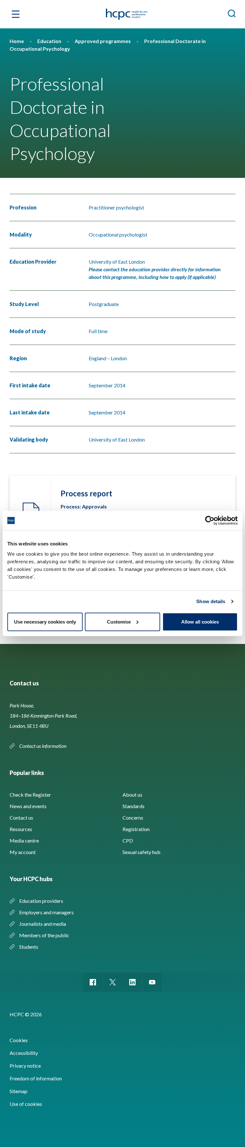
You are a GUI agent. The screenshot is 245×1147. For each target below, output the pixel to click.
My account (23, 852)
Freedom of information (36, 1078)
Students (28, 947)
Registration (136, 829)
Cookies (19, 1040)
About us (132, 795)
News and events (28, 806)
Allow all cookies (200, 621)
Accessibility (24, 1053)
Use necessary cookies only (45, 621)
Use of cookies (26, 1104)
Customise (119, 621)
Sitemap (18, 1091)
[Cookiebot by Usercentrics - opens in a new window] (210, 520)
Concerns (132, 818)
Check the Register (30, 795)
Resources (21, 829)
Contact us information (43, 746)
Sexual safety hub (141, 852)
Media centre (24, 840)
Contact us (21, 818)
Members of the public (44, 935)
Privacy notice (25, 1066)
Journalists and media (42, 924)
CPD (127, 840)
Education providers (41, 901)
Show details (210, 601)
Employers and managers (46, 912)
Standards (133, 806)
